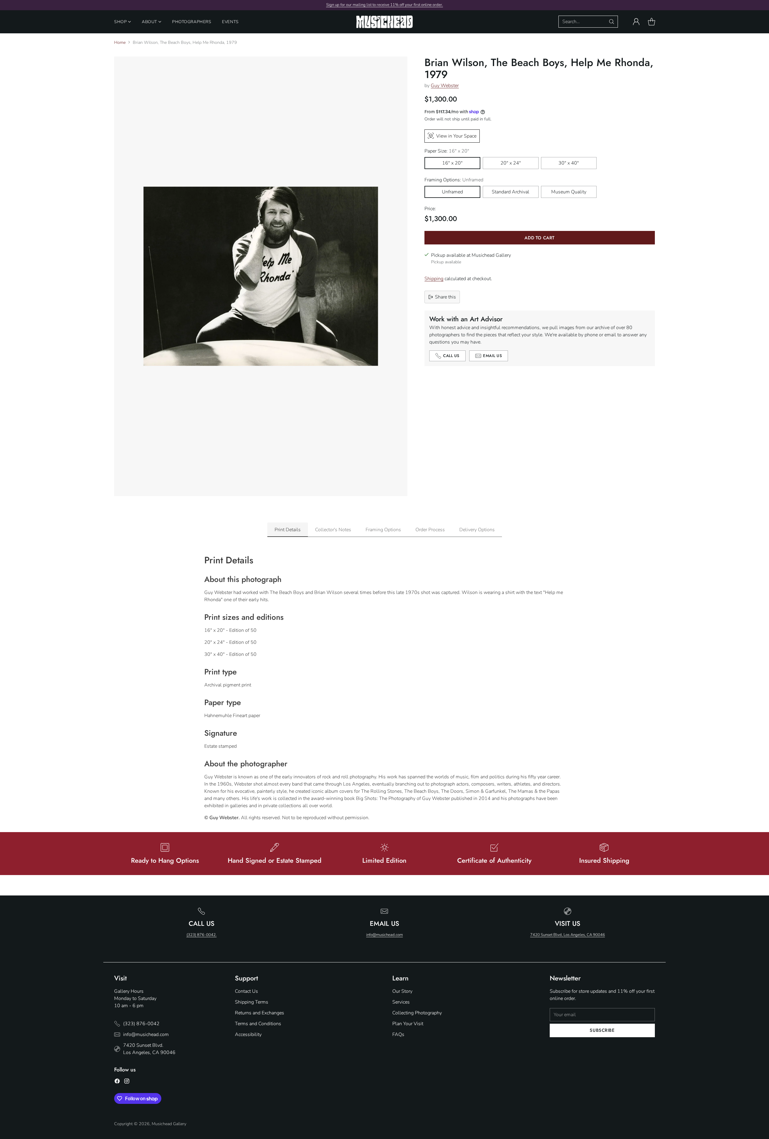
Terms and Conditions (258, 1023)
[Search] (611, 21)
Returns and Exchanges (259, 1013)
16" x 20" (452, 163)
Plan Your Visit (407, 1023)
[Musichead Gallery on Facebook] (117, 1082)
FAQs (398, 1034)
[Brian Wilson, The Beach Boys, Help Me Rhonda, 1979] (260, 276)
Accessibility (248, 1034)
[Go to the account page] (636, 21)
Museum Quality (568, 192)
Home (120, 42)
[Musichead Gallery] (384, 22)
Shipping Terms (251, 1002)
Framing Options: (453, 180)
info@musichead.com (384, 935)
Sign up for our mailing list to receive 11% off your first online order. (384, 5)
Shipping (433, 278)
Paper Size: (446, 151)
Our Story (402, 991)
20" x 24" (510, 163)
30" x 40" (568, 163)
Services (401, 1002)
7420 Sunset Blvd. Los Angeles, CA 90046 (149, 1049)
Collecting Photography (417, 1013)
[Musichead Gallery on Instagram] (126, 1082)
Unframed (452, 192)
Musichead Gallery (169, 1124)
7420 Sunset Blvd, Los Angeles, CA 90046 (567, 935)
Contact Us (246, 991)
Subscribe (602, 1030)
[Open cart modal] (651, 21)
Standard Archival (510, 192)
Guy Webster (445, 85)
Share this (445, 297)
